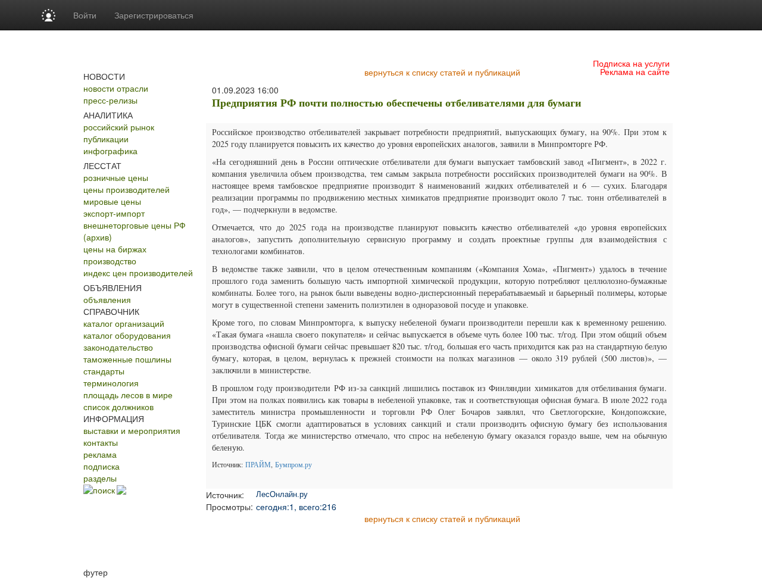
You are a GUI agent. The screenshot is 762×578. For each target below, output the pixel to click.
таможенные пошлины (127, 359)
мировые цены (112, 201)
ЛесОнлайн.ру (282, 494)
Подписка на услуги (631, 63)
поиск (104, 490)
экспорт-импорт (114, 213)
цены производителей (126, 189)
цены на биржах (114, 249)
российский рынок (118, 127)
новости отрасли (115, 88)
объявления (107, 299)
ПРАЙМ (258, 464)
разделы (100, 478)
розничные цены (115, 177)
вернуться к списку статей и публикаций (442, 72)
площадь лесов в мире (128, 395)
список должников (118, 407)
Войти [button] (84, 15)
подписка (101, 466)
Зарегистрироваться (153, 15)
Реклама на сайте (635, 71)
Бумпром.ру (293, 464)
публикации (106, 139)
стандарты (103, 371)
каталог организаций (123, 323)
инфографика (110, 151)
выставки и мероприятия (131, 430)
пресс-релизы (110, 100)
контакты (100, 442)
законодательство (118, 347)
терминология (111, 383)
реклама (100, 454)
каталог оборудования (127, 335)
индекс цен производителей (138, 273)
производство (109, 261)
